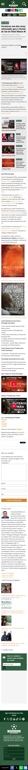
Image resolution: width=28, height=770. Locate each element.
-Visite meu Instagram (7, 573)
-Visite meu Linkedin (7, 575)
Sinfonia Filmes (6, 181)
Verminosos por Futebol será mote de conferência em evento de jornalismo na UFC (12, 612)
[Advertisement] (14, 688)
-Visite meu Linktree (7, 577)
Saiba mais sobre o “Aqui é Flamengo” (13, 280)
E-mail (3, 489)
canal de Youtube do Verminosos (11, 213)
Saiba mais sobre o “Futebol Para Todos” (13, 318)
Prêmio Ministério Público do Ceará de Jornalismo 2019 (13, 229)
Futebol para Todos (16, 93)
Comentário (5, 463)
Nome (3, 483)
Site (2, 494)
